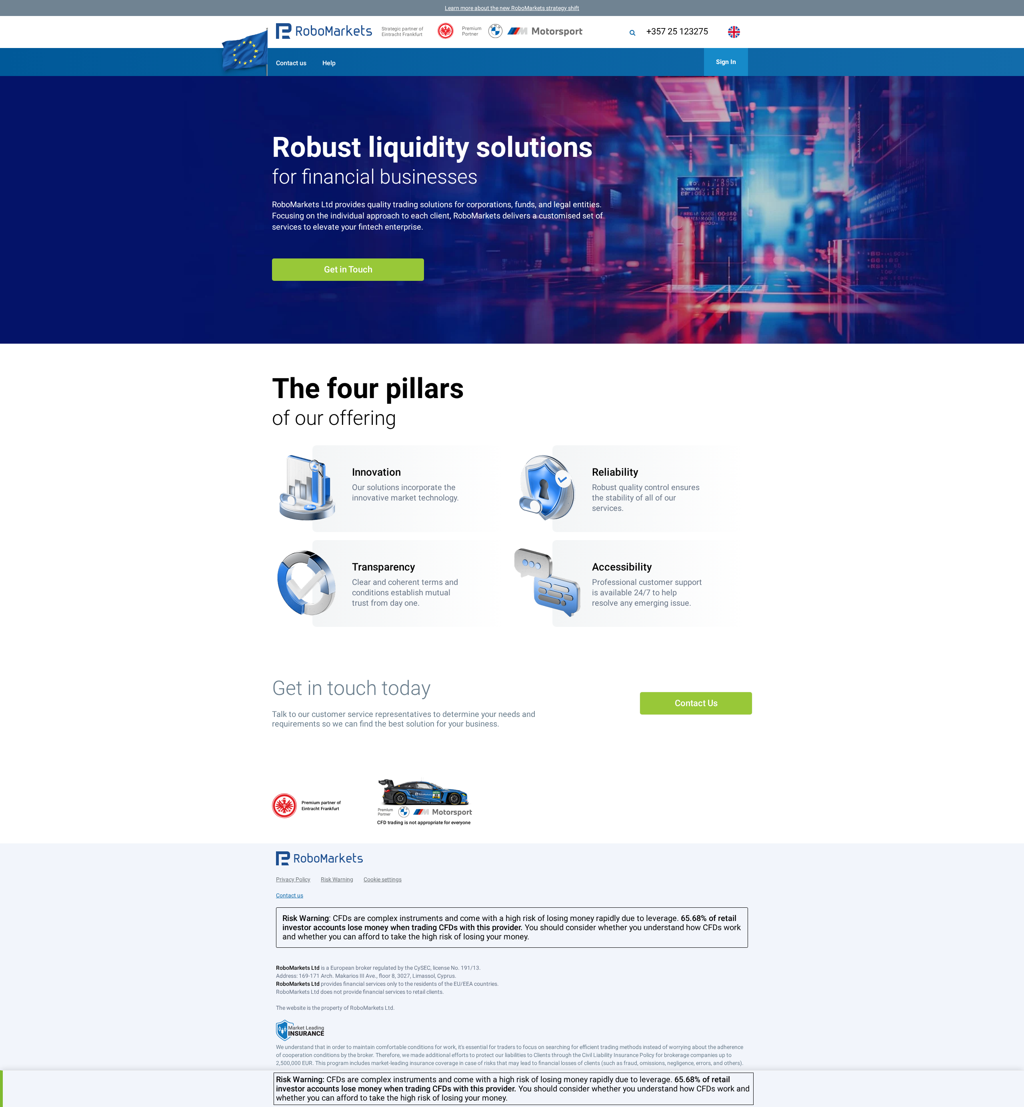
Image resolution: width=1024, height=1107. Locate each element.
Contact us (291, 63)
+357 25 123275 (677, 31)
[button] (324, 32)
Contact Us (696, 703)
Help (329, 63)
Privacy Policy (293, 879)
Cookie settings (383, 879)
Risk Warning (337, 879)
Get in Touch (348, 269)
